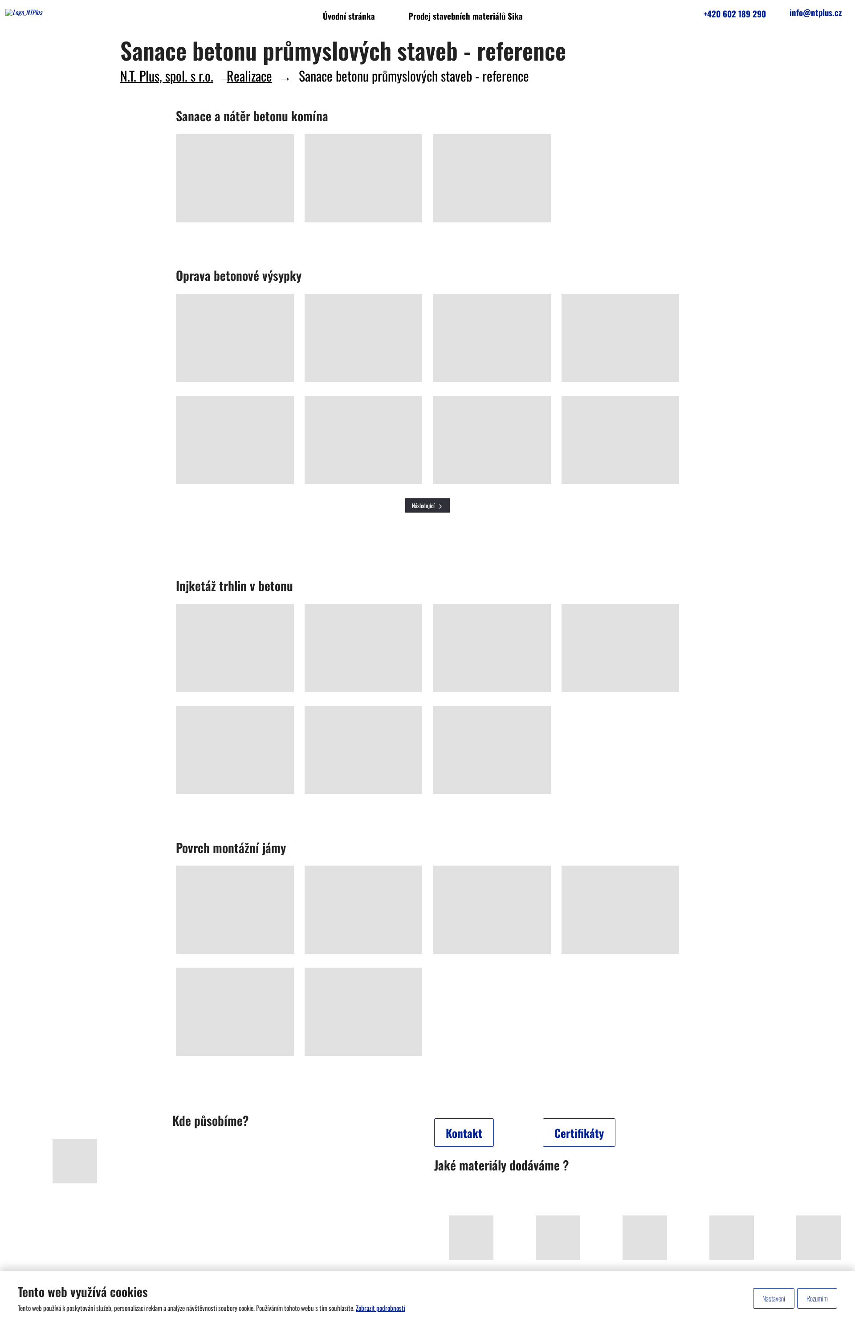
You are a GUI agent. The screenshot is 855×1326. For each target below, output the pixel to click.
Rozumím (817, 1298)
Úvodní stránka (349, 16)
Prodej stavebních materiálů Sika (465, 16)
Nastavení (773, 1298)
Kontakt (464, 1133)
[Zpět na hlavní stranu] (65, 12)
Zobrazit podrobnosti (380, 1308)
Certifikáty (579, 1133)
